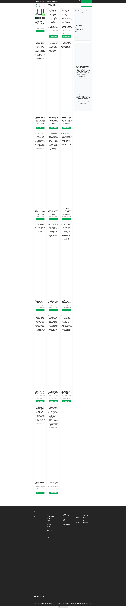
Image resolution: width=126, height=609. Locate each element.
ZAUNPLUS (42, 603)
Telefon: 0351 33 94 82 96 (40, 1)
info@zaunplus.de (66, 524)
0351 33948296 (66, 520)
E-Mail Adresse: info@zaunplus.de (51, 1)
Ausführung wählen (40, 31)
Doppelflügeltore (50, 534)
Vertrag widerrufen (50, 530)
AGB (90, 603)
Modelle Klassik (50, 518)
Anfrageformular (86, 5)
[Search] (79, 5)
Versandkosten (41, 26)
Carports (60, 5)
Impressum (59, 603)
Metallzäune (49, 539)
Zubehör (71, 5)
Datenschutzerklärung (66, 603)
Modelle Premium (50, 516)
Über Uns (76, 5)
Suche (76, 37)
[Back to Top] (124, 607)
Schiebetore (49, 532)
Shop (46, 5)
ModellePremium (50, 5)
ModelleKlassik (55, 5)
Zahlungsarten (73, 603)
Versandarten (79, 603)
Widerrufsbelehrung (85, 603)
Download (66, 5)
